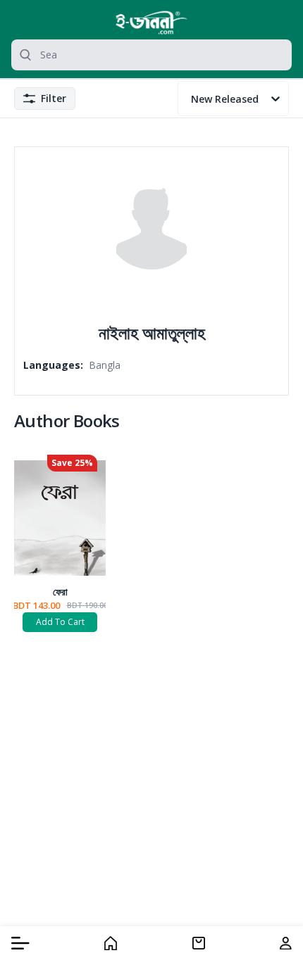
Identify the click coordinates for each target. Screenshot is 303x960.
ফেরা (60, 591)
